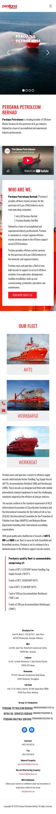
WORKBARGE (28, 415)
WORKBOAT (28, 462)
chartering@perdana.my (28, 773)
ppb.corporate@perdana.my (28, 764)
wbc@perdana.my (28, 791)
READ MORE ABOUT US (22, 295)
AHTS (28, 369)
